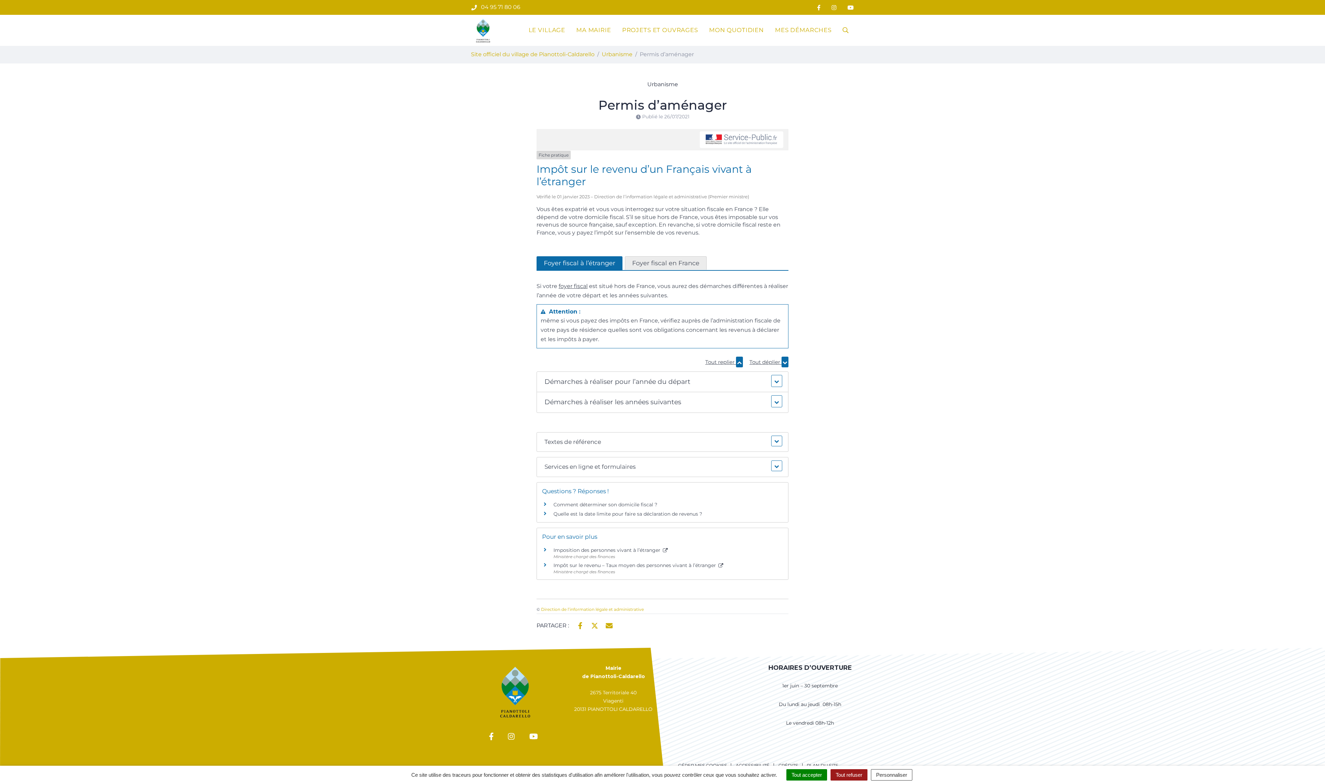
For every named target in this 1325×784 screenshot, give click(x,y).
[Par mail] (609, 625)
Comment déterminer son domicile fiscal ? (605, 505)
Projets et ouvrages (660, 30)
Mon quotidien (736, 30)
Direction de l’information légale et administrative (592, 609)
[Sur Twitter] (594, 625)
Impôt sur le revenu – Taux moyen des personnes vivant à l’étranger (635, 565)
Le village (547, 30)
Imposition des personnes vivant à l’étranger (607, 550)
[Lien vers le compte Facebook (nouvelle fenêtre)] (819, 7)
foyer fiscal (573, 286)
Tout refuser (849, 775)
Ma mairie (593, 30)
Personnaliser (891, 775)
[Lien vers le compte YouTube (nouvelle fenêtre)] (850, 7)
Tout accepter (807, 775)
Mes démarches (803, 30)
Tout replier (720, 362)
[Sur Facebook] (580, 625)
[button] (662, 382)
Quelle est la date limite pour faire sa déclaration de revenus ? (627, 514)
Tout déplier (765, 362)
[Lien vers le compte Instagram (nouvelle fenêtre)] (834, 7)
